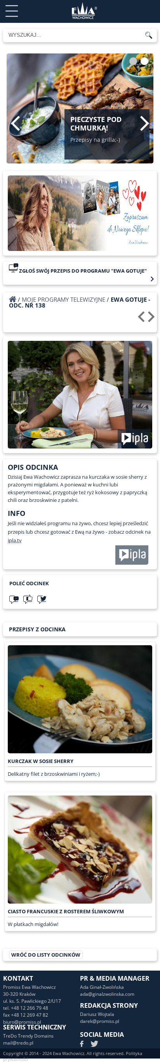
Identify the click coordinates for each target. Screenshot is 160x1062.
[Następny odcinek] (152, 319)
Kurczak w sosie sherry (40, 761)
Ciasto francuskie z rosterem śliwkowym (66, 911)
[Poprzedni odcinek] (142, 319)
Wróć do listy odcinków (45, 954)
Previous (15, 123)
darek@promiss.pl (99, 1021)
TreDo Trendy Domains (28, 1036)
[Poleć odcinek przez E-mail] (14, 599)
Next (145, 123)
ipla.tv (15, 540)
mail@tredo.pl (18, 1043)
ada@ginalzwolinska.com (107, 994)
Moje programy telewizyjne (63, 299)
